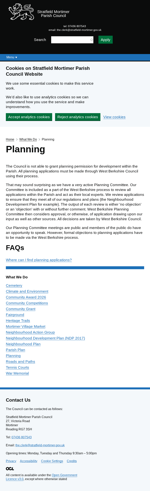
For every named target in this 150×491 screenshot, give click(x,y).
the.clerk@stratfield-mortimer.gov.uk (79, 29)
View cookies (114, 117)
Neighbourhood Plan (23, 344)
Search (40, 40)
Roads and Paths (20, 362)
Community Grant (20, 309)
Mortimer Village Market (25, 326)
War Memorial (17, 373)
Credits (72, 461)
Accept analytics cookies (29, 117)
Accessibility (28, 461)
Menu (10, 57)
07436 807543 (22, 437)
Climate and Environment (27, 291)
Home (10, 139)
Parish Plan (15, 350)
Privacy (11, 461)
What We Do (28, 139)
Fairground (15, 315)
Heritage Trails (18, 321)
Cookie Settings (52, 461)
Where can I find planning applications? (39, 260)
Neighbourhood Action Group (30, 332)
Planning (13, 356)
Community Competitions (27, 303)
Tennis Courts (17, 367)
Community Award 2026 (26, 297)
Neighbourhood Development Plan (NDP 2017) (45, 338)
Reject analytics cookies (77, 117)
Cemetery (14, 285)
